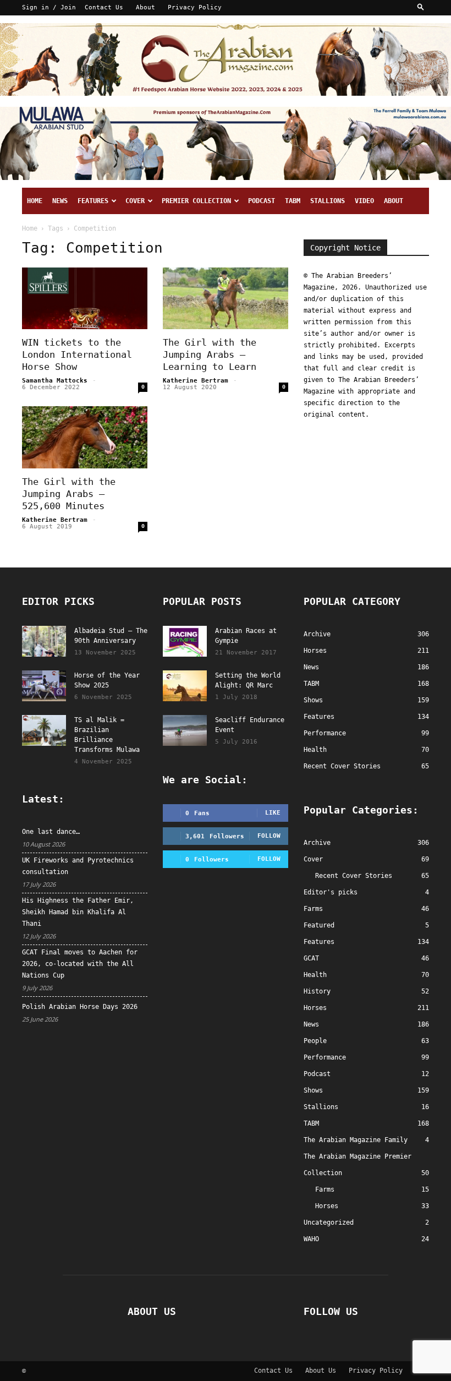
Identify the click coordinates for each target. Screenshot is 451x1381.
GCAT (311, 958)
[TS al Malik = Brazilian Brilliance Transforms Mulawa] (44, 730)
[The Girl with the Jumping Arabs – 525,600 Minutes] (84, 437)
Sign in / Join (49, 7)
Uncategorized (329, 1222)
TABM (292, 201)
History (317, 991)
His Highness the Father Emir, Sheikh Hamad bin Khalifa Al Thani (78, 912)
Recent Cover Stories (353, 876)
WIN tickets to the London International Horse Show (77, 354)
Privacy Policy (195, 7)
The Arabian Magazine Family (356, 1140)
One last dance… (51, 832)
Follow (268, 835)
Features (93, 201)
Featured (319, 925)
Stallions (327, 201)
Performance (325, 1057)
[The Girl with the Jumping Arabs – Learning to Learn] (225, 299)
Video (364, 201)
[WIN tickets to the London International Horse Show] (84, 299)
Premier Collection (196, 201)
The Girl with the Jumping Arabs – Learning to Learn (209, 354)
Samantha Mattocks (54, 380)
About (145, 7)
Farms (313, 909)
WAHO (311, 1239)
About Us (320, 1370)
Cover (135, 201)
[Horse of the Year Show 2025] (44, 685)
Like (272, 812)
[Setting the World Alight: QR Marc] (185, 685)
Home (34, 201)
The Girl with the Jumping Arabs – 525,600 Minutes (69, 493)
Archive (317, 843)
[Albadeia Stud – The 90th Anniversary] (44, 641)
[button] (421, 7)
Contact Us (104, 7)
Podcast (261, 201)
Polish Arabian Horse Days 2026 (80, 1007)
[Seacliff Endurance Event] (185, 730)
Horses (315, 1008)
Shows (313, 1090)
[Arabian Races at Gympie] (185, 641)
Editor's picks (331, 892)
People (315, 1041)
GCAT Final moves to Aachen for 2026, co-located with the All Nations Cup (80, 963)
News (60, 201)
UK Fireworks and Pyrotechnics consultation (78, 866)
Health (315, 975)
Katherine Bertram (195, 380)
